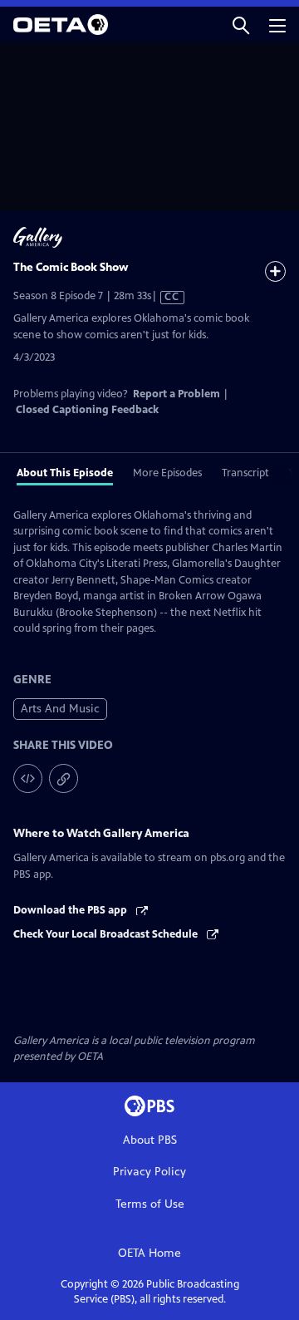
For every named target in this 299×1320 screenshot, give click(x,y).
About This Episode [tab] (65, 473)
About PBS (150, 1140)
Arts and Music (60, 709)
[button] (241, 24)
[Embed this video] (27, 778)
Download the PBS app (71, 910)
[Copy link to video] (63, 778)
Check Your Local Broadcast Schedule (106, 934)
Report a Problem (176, 394)
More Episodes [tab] (167, 473)
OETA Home (149, 1253)
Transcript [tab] (245, 473)
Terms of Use (149, 1204)
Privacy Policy (149, 1172)
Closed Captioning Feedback (87, 409)
